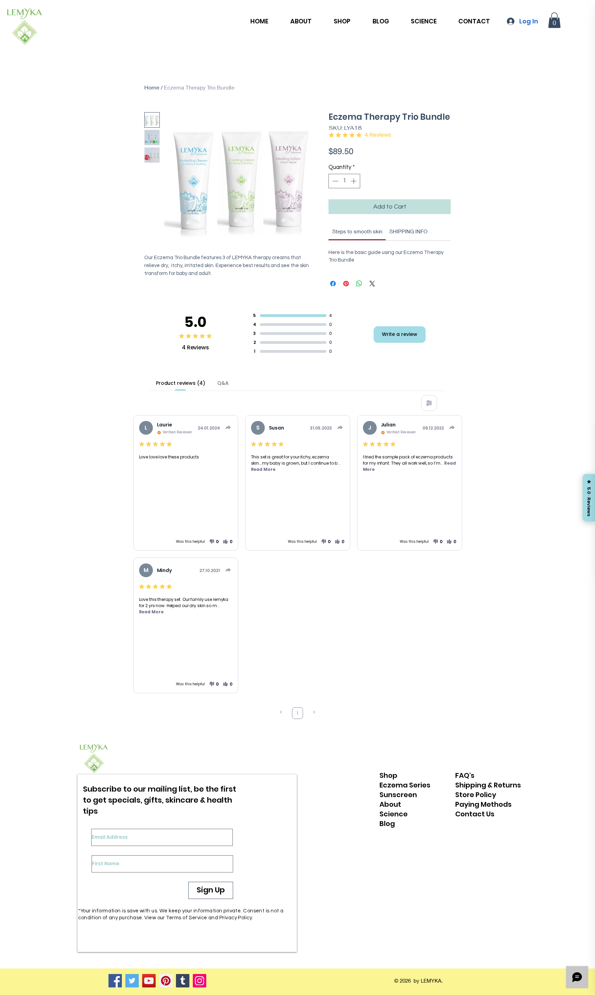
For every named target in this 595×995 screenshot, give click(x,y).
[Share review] (228, 427)
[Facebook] (115, 980)
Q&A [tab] (223, 383)
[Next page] (314, 713)
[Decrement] (335, 181)
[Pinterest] (166, 980)
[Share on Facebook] (333, 283)
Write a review (399, 334)
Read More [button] (263, 469)
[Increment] (354, 181)
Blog (387, 823)
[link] (357, 231)
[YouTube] (149, 980)
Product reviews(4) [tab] (180, 383)
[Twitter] (132, 980)
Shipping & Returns (488, 785)
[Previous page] (281, 713)
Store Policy (475, 795)
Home (151, 87)
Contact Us (474, 814)
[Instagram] (199, 980)
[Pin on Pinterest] (346, 283)
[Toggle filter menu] (429, 403)
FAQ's (464, 775)
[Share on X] (372, 283)
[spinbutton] (344, 181)
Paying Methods (483, 804)
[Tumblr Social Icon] (182, 980)
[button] (554, 20)
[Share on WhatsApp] (359, 283)
